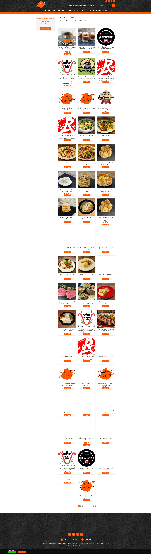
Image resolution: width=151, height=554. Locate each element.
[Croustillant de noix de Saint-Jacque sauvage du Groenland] (106, 179)
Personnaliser (22, 548)
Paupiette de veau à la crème (105, 356)
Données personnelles (62, 539)
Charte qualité (71, 10)
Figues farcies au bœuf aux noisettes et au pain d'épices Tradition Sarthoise (86, 330)
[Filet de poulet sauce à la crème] (106, 264)
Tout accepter (12, 548)
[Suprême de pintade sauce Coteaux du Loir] (67, 237)
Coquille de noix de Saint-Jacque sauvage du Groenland (67, 191)
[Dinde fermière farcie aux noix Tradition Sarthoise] (86, 98)
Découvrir (67, 54)
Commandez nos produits (49, 10)
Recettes (105, 10)
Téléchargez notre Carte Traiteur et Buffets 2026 (81, 5)
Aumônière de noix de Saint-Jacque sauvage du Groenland (106, 164)
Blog (102, 539)
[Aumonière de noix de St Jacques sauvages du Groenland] (106, 207)
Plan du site (44, 539)
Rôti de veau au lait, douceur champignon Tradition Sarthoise (106, 110)
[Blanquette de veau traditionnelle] (67, 346)
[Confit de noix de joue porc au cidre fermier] (106, 318)
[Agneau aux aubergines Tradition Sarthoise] (86, 458)
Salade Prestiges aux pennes (67, 163)
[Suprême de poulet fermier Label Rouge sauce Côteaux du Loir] (106, 237)
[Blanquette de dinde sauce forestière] (67, 264)
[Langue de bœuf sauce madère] (86, 373)
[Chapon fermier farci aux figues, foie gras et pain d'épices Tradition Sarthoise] (67, 125)
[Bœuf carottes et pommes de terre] (106, 400)
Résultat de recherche (72, 539)
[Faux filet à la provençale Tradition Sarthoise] (106, 458)
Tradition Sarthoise (81, 10)
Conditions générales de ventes (85, 539)
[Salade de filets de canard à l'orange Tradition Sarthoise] (86, 66)
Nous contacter (45, 28)
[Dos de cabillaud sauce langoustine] (86, 400)
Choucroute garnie (67, 438)
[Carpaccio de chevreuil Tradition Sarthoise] (67, 98)
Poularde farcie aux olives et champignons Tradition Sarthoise (67, 385)
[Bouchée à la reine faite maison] (86, 179)
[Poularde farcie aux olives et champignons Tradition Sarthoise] (67, 373)
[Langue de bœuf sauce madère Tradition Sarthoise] (67, 66)
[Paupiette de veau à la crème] (106, 346)
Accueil (40, 10)
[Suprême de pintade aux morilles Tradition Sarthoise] (106, 428)
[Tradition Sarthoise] (41, 5)
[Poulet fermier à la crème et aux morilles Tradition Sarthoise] (86, 485)
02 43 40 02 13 (82, 1)
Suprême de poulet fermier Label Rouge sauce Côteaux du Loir (106, 249)
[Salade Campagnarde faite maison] (86, 152)
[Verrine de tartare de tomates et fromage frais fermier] (86, 36)
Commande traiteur (61, 10)
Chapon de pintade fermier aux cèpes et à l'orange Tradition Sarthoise (86, 358)
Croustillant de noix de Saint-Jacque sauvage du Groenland (105, 191)
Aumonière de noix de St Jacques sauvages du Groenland (106, 219)
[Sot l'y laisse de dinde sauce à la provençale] (86, 237)
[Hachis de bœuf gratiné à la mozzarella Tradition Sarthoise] (67, 458)
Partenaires (98, 10)
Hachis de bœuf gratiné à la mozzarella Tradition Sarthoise (67, 469)
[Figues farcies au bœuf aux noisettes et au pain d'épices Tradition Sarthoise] (86, 318)
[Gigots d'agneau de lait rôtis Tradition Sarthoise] (106, 36)
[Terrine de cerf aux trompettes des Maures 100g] (67, 36)
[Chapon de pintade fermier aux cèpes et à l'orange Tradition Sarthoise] (86, 346)
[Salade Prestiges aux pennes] (67, 152)
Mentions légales (52, 539)
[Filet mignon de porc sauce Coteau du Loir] (67, 318)
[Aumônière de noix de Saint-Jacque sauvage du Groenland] (106, 152)
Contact (87, 1)
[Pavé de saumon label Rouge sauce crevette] (67, 400)
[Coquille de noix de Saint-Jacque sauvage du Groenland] (67, 179)
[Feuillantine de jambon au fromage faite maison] (67, 207)
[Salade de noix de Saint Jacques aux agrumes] (86, 125)
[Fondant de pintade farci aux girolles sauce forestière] (86, 207)
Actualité (107, 539)
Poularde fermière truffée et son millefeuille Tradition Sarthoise (106, 385)
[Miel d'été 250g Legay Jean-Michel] (86, 428)
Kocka (79, 543)
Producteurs (91, 10)
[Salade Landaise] (106, 125)
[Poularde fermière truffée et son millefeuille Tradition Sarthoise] (106, 373)
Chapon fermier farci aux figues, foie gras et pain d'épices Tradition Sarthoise (67, 137)
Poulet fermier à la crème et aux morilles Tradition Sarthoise (86, 497)
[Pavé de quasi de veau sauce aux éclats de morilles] (86, 291)
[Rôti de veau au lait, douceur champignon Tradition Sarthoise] (106, 98)
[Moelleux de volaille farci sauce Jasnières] (86, 264)
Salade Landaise (106, 135)
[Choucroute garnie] (67, 428)
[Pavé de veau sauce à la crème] (106, 291)
